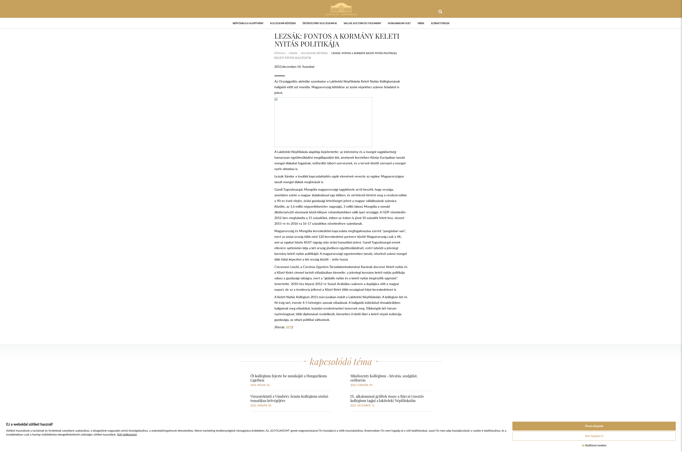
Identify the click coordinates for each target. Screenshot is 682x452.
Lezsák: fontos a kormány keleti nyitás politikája (364, 53)
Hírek (421, 23)
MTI (289, 327)
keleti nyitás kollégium (292, 57)
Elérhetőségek (440, 23)
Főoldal (280, 53)
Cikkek (293, 53)
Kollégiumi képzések (283, 23)
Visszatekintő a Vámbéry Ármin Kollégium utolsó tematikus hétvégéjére (289, 398)
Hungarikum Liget (399, 23)
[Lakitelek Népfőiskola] (341, 8)
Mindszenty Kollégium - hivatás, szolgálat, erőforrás (384, 377)
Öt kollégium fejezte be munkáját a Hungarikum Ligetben (288, 377)
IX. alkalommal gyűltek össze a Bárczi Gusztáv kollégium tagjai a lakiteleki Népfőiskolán (387, 398)
